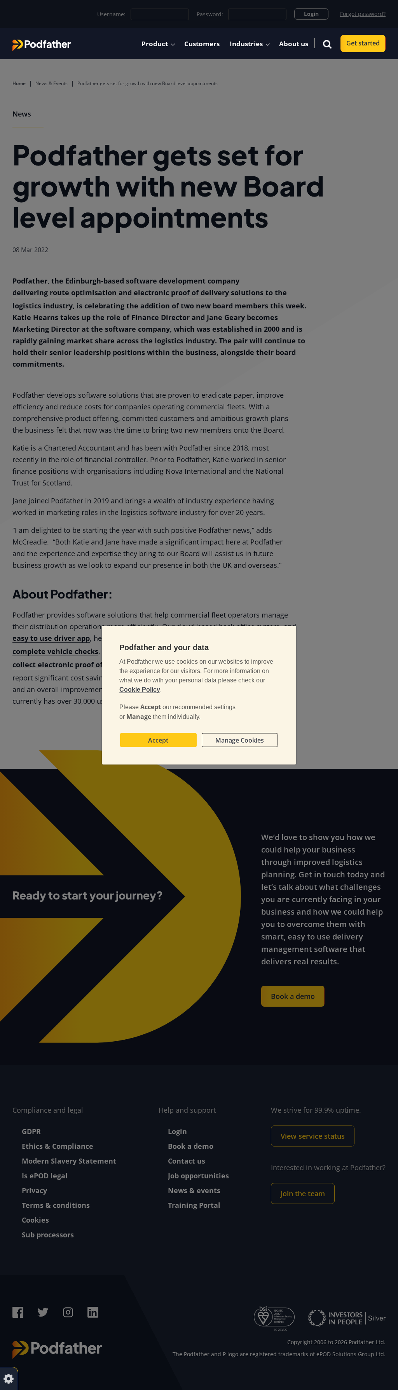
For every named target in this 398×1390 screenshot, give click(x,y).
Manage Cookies (239, 740)
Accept (158, 740)
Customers (202, 43)
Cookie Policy (139, 689)
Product (154, 43)
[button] (327, 43)
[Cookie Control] (8, 1378)
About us (293, 43)
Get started (363, 43)
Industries (246, 43)
